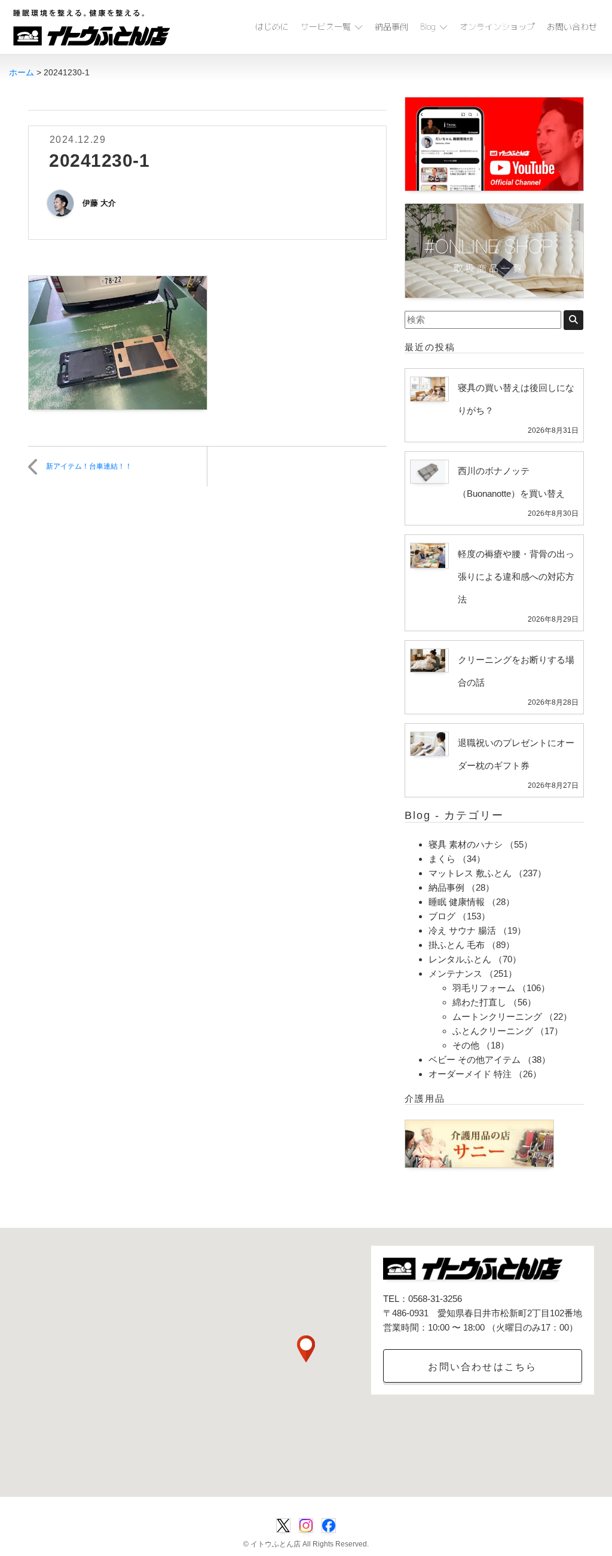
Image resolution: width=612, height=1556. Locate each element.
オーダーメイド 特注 (470, 1074)
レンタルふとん (460, 959)
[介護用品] (479, 1143)
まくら (442, 859)
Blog (428, 26)
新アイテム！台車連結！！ (89, 466)
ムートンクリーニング (497, 1016)
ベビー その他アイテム (475, 1059)
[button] (306, 1349)
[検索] (573, 320)
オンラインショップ (497, 26)
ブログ (442, 916)
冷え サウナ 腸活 (462, 930)
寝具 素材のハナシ (466, 844)
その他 (465, 1045)
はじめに (272, 26)
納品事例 (391, 26)
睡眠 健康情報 (457, 902)
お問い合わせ (572, 26)
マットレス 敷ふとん (470, 873)
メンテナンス (455, 973)
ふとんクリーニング (492, 1031)
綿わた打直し (479, 1002)
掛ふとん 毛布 (457, 945)
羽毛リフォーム (483, 988)
